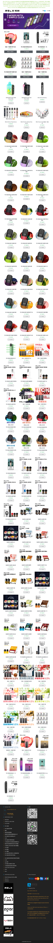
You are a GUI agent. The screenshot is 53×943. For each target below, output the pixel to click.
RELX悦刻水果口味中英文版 (10, 855)
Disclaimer (7, 880)
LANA (6, 860)
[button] (5, 20)
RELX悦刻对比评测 (8, 828)
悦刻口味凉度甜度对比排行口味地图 (11, 843)
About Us (6, 879)
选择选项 (27, 51)
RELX (6, 871)
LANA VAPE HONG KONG (10, 867)
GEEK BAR (7, 819)
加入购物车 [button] (11, 51)
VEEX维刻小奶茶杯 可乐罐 (10, 863)
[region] (26, 19)
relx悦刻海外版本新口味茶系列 (10, 865)
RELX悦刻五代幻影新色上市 (10, 836)
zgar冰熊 (6, 861)
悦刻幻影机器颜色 (8, 832)
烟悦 (6, 830)
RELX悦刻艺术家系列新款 (9, 839)
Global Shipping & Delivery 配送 (11, 877)
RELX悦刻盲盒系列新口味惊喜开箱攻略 (12, 858)
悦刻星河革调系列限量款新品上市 (11, 834)
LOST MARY (7, 823)
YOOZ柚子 (7, 847)
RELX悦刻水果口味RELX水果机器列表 (12, 853)
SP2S (6, 869)
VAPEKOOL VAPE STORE (9, 821)
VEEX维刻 (7, 849)
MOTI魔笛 (7, 851)
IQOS (6, 838)
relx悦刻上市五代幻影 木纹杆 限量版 (11, 845)
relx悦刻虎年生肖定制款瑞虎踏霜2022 (12, 841)
